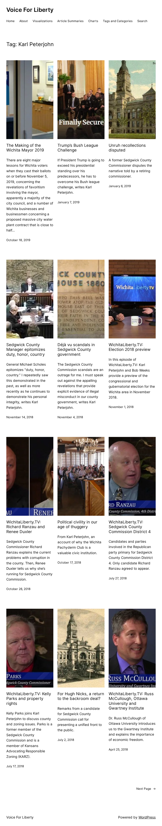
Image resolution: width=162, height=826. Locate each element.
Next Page (146, 789)
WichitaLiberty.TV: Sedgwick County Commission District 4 (130, 527)
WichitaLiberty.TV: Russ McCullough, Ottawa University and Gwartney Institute (131, 701)
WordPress (147, 817)
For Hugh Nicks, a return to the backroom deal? (80, 696)
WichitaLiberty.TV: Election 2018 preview (130, 347)
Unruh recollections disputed (127, 148)
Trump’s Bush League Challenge (77, 148)
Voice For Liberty (30, 9)
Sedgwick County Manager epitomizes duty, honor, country (25, 349)
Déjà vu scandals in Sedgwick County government (76, 349)
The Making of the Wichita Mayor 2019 (25, 148)
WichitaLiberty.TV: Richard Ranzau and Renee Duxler (25, 527)
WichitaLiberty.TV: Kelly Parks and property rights (28, 698)
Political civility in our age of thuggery (77, 524)
